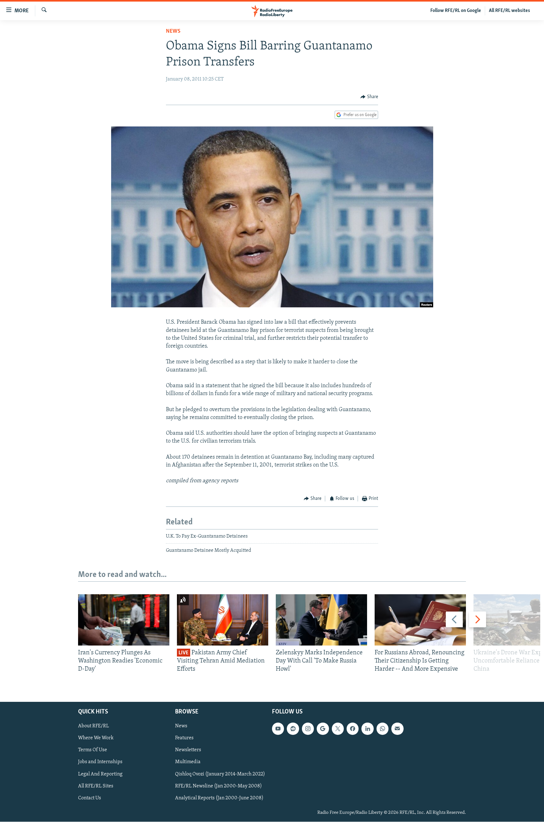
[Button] (369, 97)
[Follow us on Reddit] (293, 729)
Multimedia (188, 762)
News (173, 31)
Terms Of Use (92, 750)
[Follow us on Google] (323, 729)
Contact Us (89, 798)
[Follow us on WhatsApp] (382, 729)
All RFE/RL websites (509, 10)
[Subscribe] (397, 729)
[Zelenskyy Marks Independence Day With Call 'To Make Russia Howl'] (321, 620)
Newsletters (188, 750)
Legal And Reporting (100, 774)
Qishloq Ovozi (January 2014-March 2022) (220, 774)
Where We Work (96, 738)
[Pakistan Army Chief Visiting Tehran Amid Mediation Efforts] (222, 620)
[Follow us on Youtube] (278, 729)
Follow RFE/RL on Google (455, 10)
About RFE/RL (93, 726)
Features (184, 738)
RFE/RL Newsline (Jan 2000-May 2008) (218, 786)
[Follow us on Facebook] (353, 729)
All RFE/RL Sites (95, 786)
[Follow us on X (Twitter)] (338, 729)
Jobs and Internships (100, 762)
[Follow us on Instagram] (308, 729)
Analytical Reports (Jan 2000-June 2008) (219, 798)
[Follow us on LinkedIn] (367, 729)
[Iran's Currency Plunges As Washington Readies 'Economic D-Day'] (123, 620)
